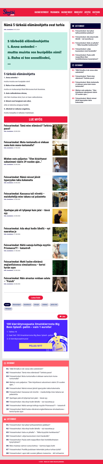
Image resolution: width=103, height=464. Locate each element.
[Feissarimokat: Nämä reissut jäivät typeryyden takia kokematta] (59, 183)
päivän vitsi (54, 304)
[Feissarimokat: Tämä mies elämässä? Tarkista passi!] (59, 131)
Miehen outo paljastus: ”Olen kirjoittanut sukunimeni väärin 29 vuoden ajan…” (25, 160)
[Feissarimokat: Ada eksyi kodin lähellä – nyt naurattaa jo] (59, 234)
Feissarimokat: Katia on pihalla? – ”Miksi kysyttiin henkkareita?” (34, 432)
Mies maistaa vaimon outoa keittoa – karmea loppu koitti (32, 446)
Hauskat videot (66, 12)
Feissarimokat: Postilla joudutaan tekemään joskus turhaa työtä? (35, 449)
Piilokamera (54, 12)
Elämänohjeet (17, 304)
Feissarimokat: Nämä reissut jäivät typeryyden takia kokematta (22, 179)
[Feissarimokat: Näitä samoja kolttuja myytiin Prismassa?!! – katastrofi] (59, 251)
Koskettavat (27, 304)
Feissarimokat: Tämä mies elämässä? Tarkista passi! (28, 127)
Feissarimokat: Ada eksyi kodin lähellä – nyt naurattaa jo (27, 230)
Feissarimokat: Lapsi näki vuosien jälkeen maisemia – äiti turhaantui (36, 453)
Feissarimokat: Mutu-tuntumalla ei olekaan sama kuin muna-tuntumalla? (26, 144)
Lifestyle (87, 12)
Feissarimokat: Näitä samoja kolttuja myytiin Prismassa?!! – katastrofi (27, 247)
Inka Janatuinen (8, 29)
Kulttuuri (96, 12)
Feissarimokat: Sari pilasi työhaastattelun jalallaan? (29, 425)
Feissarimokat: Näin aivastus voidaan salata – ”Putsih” (27, 280)
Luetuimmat (11, 419)
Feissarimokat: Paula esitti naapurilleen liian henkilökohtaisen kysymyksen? (33, 441)
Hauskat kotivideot (42, 12)
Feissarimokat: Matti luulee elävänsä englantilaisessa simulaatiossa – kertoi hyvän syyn (24, 264)
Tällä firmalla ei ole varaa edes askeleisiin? (26, 369)
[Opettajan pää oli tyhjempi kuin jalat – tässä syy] (59, 216)
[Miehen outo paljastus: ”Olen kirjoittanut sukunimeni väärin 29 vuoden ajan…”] (59, 164)
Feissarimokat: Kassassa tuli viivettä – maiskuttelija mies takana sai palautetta (25, 195)
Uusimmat (11, 363)
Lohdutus (44, 304)
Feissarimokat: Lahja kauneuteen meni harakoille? (29, 436)
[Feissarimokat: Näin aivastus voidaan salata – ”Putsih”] (59, 284)
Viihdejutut (78, 12)
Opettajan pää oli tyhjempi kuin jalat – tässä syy (27, 212)
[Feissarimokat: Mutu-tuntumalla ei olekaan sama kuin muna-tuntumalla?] (59, 148)
